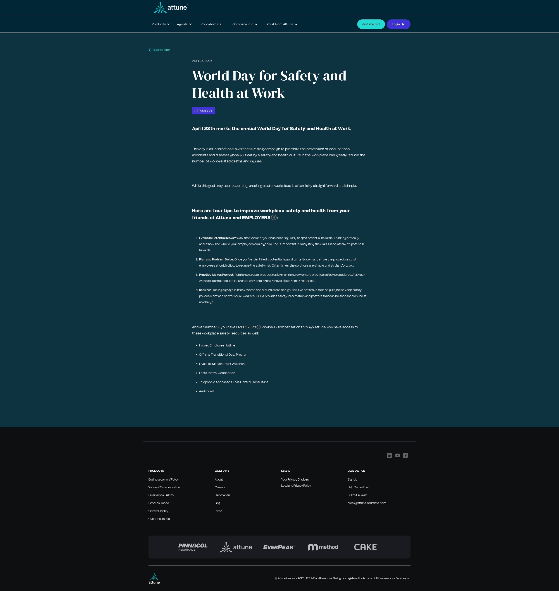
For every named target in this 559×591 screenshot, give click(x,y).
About (219, 479)
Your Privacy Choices (295, 479)
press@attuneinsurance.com (367, 503)
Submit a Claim (357, 495)
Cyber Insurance (159, 518)
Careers (220, 487)
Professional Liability (161, 495)
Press (218, 511)
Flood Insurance (158, 503)
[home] (168, 7)
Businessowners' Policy (163, 479)
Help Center (222, 495)
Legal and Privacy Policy (296, 485)
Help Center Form (359, 487)
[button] (161, 24)
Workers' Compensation (164, 487)
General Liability (158, 511)
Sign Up (352, 479)
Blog (217, 503)
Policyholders (211, 24)
